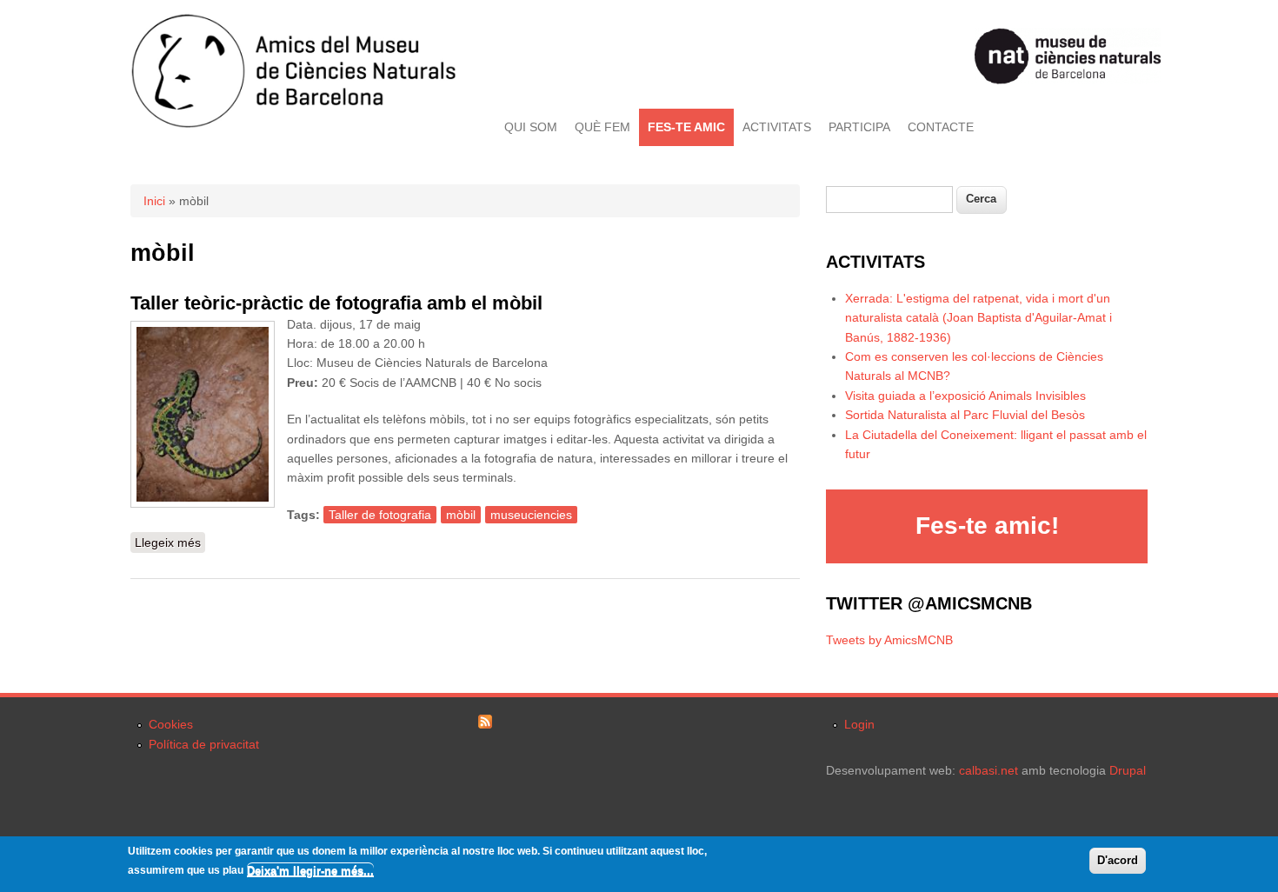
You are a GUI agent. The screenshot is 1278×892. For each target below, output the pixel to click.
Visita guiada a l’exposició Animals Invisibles (965, 396)
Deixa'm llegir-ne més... (310, 869)
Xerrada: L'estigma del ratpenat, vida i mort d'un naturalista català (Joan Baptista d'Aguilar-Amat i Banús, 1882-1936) (978, 317)
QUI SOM (530, 127)
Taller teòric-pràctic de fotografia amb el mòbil (336, 303)
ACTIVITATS (776, 127)
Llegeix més (170, 542)
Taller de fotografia (380, 515)
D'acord (1117, 860)
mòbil (461, 515)
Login (859, 724)
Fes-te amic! (987, 525)
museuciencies (531, 515)
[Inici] (293, 124)
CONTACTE (941, 127)
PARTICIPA (859, 127)
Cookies (171, 724)
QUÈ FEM (602, 127)
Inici (154, 201)
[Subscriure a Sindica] (485, 724)
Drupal (1127, 770)
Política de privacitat (204, 744)
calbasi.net (988, 770)
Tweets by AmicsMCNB (889, 640)
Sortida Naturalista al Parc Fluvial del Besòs (965, 415)
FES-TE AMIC (686, 127)
